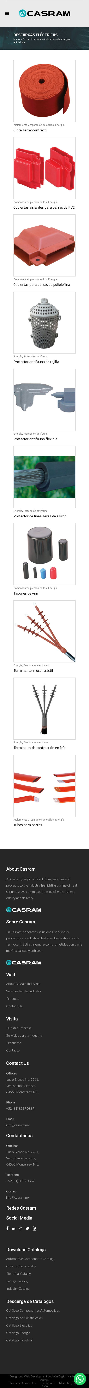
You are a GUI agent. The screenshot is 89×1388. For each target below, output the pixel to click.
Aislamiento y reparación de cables (33, 125)
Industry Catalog (17, 1288)
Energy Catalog (17, 1281)
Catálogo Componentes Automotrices (33, 1310)
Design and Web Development (28, 1376)
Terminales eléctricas (36, 665)
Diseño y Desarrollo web (24, 1383)
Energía (59, 125)
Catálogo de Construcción (24, 1318)
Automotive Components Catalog (29, 1259)
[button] (80, 1379)
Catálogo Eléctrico (19, 1325)
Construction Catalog (21, 1266)
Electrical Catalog (18, 1273)
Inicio (16, 39)
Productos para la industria (39, 39)
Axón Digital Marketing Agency (60, 1378)
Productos (13, 1043)
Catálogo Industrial (19, 1340)
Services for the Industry (23, 991)
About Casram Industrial (23, 983)
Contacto (13, 1050)
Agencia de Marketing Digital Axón (60, 1384)
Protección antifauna (36, 356)
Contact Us (14, 1006)
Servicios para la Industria (24, 1035)
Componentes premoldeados (30, 202)
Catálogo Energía (18, 1333)
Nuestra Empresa (18, 1028)
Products (12, 998)
